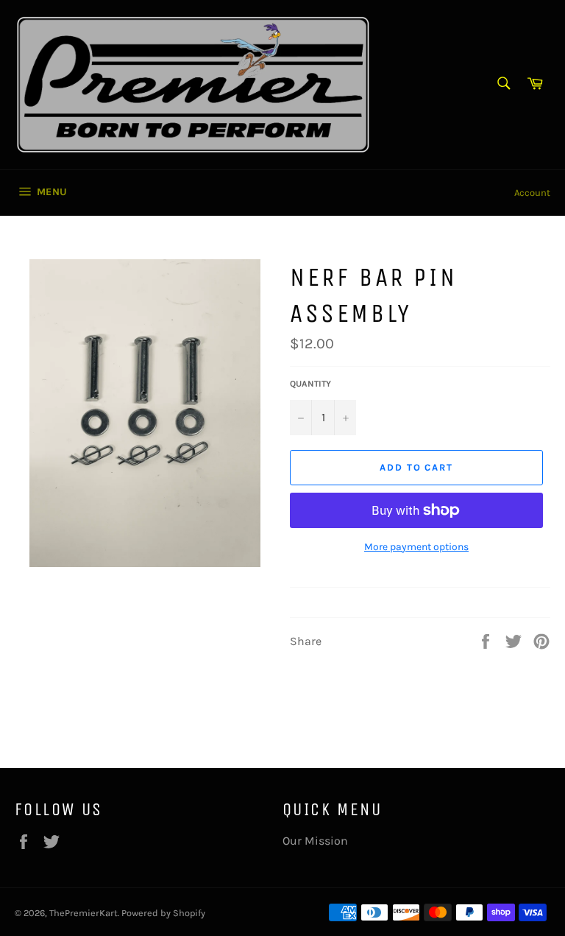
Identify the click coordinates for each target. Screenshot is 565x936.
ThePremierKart (83, 912)
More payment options (416, 547)
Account (532, 192)
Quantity (310, 384)
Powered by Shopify (163, 912)
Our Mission (315, 841)
